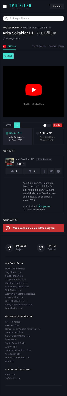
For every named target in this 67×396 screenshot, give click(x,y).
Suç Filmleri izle (13, 272)
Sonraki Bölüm (56, 46)
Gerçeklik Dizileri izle (16, 301)
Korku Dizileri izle (14, 297)
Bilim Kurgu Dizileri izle (17, 286)
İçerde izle (10, 339)
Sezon (8, 125)
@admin (47, 206)
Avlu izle (9, 361)
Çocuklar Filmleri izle (16, 283)
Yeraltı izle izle (12, 354)
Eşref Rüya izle (12, 321)
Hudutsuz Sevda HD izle (17, 357)
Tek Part (8, 56)
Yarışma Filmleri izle (15, 279)
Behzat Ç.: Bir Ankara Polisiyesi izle (23, 329)
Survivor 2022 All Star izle (17, 336)
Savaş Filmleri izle (14, 276)
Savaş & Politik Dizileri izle (18, 304)
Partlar (12, 46)
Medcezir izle (12, 325)
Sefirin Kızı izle (12, 378)
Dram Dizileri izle (14, 308)
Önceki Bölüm (39, 46)
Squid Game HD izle (15, 343)
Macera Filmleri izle (15, 268)
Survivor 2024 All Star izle (18, 350)
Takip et (20, 164)
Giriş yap (57, 6)
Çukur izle (10, 374)
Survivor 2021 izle (14, 332)
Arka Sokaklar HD (11, 28)
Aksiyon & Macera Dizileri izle (20, 294)
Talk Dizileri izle (13, 290)
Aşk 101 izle (11, 346)
